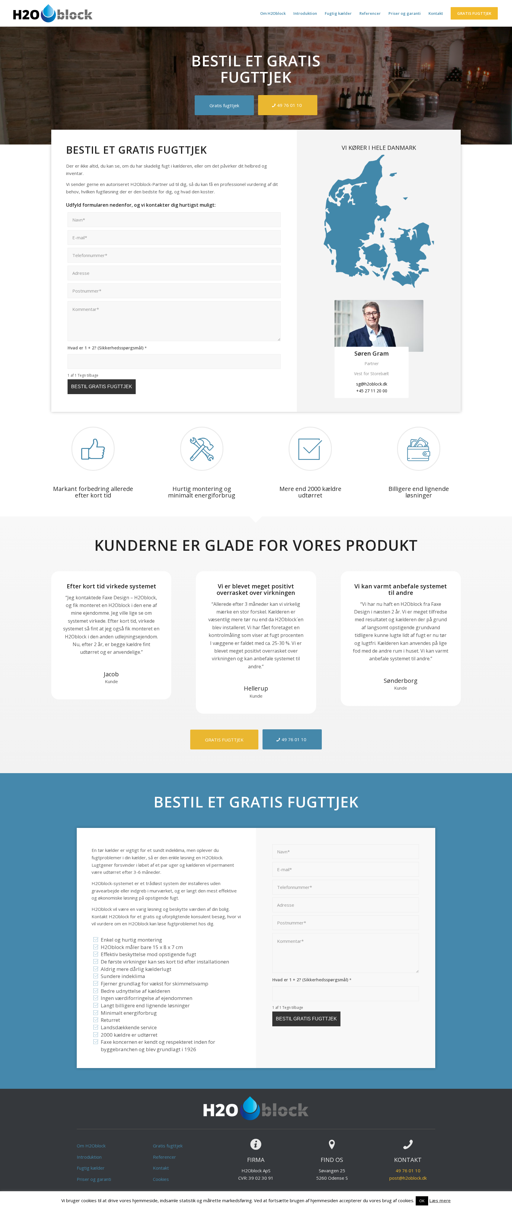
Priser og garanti (94, 1179)
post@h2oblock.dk (408, 1178)
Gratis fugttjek (168, 1146)
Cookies (161, 1179)
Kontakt (161, 1168)
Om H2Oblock (91, 1146)
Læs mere (440, 1200)
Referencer (164, 1157)
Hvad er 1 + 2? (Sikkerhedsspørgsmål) (107, 348)
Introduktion (89, 1157)
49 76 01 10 (408, 1170)
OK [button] (422, 1200)
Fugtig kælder (91, 1168)
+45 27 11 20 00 (371, 391)
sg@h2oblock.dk (371, 384)
